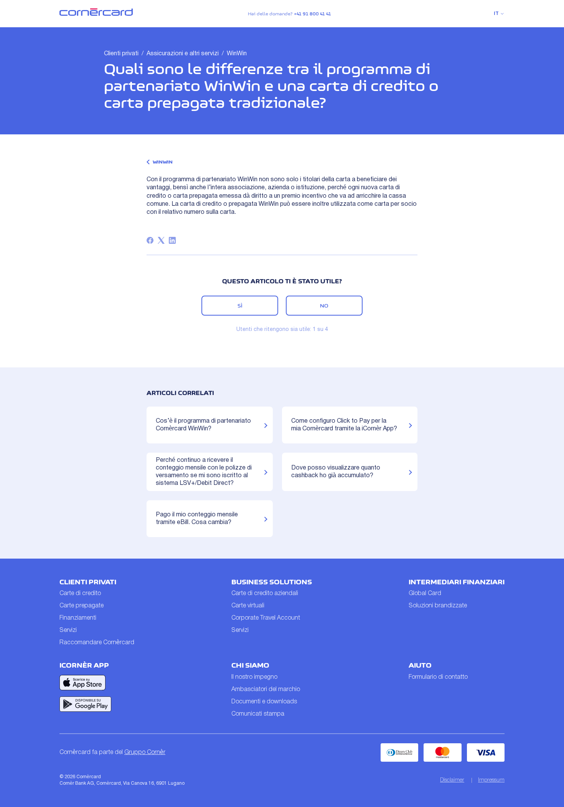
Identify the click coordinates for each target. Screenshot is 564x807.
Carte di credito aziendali (264, 593)
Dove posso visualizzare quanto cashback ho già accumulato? (335, 471)
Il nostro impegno (254, 677)
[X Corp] (161, 240)
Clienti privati (121, 53)
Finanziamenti (77, 618)
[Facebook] (150, 240)
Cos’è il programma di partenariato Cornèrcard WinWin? (203, 425)
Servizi (68, 630)
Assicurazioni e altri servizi (183, 53)
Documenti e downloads (264, 701)
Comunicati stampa (257, 714)
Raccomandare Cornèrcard (96, 642)
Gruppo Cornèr (144, 752)
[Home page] (96, 14)
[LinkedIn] (172, 240)
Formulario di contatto (438, 677)
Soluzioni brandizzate (438, 606)
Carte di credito (80, 593)
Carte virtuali (247, 606)
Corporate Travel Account (265, 618)
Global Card (425, 593)
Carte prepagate (81, 606)
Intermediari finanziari (457, 582)
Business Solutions (271, 582)
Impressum (491, 780)
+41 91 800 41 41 (312, 14)
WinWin (237, 53)
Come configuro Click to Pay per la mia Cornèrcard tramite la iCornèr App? (344, 425)
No (324, 306)
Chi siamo (250, 665)
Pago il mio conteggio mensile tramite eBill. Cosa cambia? (197, 518)
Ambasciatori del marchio (265, 689)
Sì (239, 306)
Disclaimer (452, 780)
